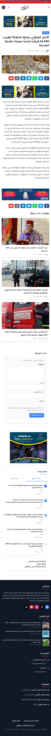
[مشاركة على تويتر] (40, 78)
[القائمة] (49, 7)
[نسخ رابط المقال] (17, 78)
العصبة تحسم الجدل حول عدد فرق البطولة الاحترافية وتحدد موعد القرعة (21, 641)
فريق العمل (41, 564)
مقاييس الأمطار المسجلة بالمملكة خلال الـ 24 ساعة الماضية (25, 487)
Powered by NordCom (12, 729)
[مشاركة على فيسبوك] (46, 78)
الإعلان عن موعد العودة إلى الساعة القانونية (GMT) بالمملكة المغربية (24, 545)
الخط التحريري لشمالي (37, 561)
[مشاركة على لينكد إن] (23, 78)
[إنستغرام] (37, 607)
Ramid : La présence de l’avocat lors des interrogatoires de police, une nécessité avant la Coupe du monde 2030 (24, 501)
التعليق (41, 364)
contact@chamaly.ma (38, 664)
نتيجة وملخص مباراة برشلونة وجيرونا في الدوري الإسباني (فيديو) (25, 531)
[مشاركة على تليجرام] (28, 78)
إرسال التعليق (36, 415)
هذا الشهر (14, 478)
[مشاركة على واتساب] (34, 78)
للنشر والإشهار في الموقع (35, 567)
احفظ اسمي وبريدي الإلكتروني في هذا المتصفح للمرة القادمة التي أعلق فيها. (24, 409)
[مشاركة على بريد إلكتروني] (11, 78)
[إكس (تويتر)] (42, 607)
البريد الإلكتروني (38, 392)
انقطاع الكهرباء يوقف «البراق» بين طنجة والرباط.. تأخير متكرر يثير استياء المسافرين (23, 624)
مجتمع (45, 32)
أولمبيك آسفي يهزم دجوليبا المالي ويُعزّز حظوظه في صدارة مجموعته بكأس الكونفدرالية (23, 516)
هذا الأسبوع (36, 478)
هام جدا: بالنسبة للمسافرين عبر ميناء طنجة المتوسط (23, 631)
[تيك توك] (26, 607)
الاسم (41, 383)
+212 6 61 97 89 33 (40, 672)
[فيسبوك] (47, 607)
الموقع (41, 401)
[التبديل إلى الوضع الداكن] (3, 7)
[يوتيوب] (31, 607)
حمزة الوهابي (26, 690)
